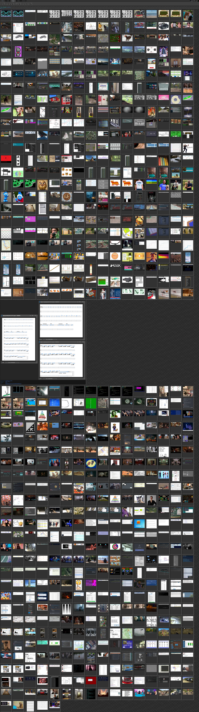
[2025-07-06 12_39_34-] (151, 27)
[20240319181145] (103, 124)
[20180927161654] (6, 658)
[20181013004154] (54, 645)
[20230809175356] (6, 173)
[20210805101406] (18, 403)
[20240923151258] (176, 88)
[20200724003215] (115, 464)
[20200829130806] (91, 452)
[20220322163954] (18, 282)
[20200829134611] (54, 452)
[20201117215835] (30, 427)
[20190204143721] (115, 621)
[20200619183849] (164, 476)
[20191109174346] (67, 549)
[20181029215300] (188, 633)
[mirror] (79, 694)
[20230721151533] (139, 173)
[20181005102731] (91, 645)
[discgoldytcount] (115, 76)
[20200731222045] (139, 452)
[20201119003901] (176, 415)
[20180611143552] (103, 682)
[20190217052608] (79, 621)
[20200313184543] (115, 500)
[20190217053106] (67, 621)
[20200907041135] (91, 439)
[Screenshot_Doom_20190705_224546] (67, 88)
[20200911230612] (67, 439)
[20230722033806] (115, 173)
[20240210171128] (188, 124)
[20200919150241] (54, 439)
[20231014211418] (115, 148)
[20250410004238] (115, 39)
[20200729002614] (6, 464)
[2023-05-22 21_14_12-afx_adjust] (6, 221)
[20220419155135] (139, 269)
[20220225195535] (18, 294)
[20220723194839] (164, 245)
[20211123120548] (79, 391)
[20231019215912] (67, 148)
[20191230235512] (91, 536)
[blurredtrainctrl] (151, 76)
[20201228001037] (18, 415)
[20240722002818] (188, 100)
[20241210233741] (139, 51)
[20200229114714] (176, 500)
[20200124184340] (6, 536)
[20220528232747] (67, 269)
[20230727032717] (103, 173)
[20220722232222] (176, 245)
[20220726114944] (139, 245)
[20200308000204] (127, 500)
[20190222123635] (176, 609)
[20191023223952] (188, 549)
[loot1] (188, 694)
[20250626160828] (6, 39)
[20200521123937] (54, 488)
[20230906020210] (67, 160)
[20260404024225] (18, 27)
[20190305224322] (115, 609)
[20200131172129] (91, 524)
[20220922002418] (54, 233)
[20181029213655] (6, 645)
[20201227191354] (30, 415)
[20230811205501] (188, 160)
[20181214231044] (67, 633)
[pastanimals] (176, 63)
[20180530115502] (151, 682)
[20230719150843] (176, 173)
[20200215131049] (18, 524)
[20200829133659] (67, 452)
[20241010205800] (139, 88)
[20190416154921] (151, 585)
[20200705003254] (54, 476)
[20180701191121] (30, 682)
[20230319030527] (79, 209)
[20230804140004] (54, 173)
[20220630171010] (103, 257)
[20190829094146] (164, 561)
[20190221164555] (6, 621)
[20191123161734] (188, 536)
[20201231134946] (6, 415)
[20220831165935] (139, 233)
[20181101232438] (164, 633)
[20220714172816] (67, 257)
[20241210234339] (127, 51)
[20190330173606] (176, 597)
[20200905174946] (139, 439)
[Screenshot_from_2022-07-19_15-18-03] (54, 88)
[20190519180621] (164, 682)
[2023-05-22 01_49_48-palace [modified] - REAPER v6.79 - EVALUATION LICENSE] (18, 221)
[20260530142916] (176, 15)
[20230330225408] (42, 209)
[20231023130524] (42, 148)
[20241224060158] (67, 51)
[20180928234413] (139, 645)
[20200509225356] (91, 488)
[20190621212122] (139, 573)
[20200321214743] (42, 500)
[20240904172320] (42, 100)
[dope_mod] (91, 76)
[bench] (176, 76)
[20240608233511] (103, 112)
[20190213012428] (91, 621)
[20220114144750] (164, 294)
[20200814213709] (115, 452)
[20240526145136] (139, 112)
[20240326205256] (67, 124)
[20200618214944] (188, 476)
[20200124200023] (164, 524)
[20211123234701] (67, 391)
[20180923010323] (42, 658)
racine (1, 7)
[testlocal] (42, 63)
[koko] (6, 76)
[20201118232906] (18, 427)
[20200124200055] (151, 524)
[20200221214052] (164, 512)
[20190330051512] (188, 597)
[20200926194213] (188, 427)
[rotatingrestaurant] (103, 63)
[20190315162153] (67, 609)
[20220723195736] (151, 245)
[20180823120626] (42, 670)
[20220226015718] (6, 294)
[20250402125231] (151, 39)
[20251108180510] (54, 27)
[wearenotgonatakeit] (139, 694)
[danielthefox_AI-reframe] (103, 694)
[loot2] (176, 694)
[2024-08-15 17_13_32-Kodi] (115, 136)
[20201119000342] (6, 427)
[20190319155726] (54, 609)
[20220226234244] (188, 282)
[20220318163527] (54, 282)
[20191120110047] (176, 536)
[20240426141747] (176, 112)
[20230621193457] (164, 185)
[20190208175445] (103, 621)
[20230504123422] (127, 197)
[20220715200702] (54, 257)
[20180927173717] (188, 645)
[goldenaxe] (54, 76)
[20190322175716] (42, 609)
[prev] (139, 63)
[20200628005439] (127, 476)
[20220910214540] (79, 233)
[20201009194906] (164, 427)
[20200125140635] (139, 524)
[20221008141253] (6, 233)
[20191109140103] (79, 549)
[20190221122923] (42, 621)
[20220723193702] (188, 245)
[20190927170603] (91, 561)
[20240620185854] (67, 112)
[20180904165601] (176, 658)
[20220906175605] (115, 233)
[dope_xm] (79, 76)
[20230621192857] (188, 185)
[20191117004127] (6, 549)
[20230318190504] (91, 209)
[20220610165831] (42, 269)
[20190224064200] (139, 609)
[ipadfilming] (42, 76)
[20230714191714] (42, 185)
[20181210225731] (103, 633)
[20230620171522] (42, 197)
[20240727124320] (151, 100)
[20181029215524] (176, 633)
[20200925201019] (30, 439)
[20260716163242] (91, 15)
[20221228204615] (67, 221)
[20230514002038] (91, 197)
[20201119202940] (127, 415)
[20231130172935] (176, 136)
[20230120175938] (164, 209)
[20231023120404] (54, 148)
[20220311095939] (91, 282)
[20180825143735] (18, 670)
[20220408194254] (164, 269)
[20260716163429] (79, 15)
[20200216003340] (188, 512)
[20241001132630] (151, 88)
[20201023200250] (115, 427)
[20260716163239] (103, 15)
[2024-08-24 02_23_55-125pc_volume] (103, 136)
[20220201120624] (115, 294)
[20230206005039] (139, 209)
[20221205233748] (115, 221)
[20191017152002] (6, 561)
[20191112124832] (42, 549)
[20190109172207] (176, 621)
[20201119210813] (103, 415)
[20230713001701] (54, 185)
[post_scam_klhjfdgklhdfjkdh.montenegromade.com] (151, 63)
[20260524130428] (188, 15)
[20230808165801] (18, 173)
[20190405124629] (115, 597)
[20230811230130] (176, 160)
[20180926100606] (18, 658)
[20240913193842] (18, 100)
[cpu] (139, 76)
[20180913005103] (151, 658)
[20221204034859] (127, 221)
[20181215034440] (30, 633)
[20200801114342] (127, 452)
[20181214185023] (79, 633)
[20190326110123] (30, 609)
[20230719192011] (151, 173)
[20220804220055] (115, 245)
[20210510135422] (103, 403)
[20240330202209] (30, 124)
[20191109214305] (54, 549)
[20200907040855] (103, 439)
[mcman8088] (6, 706)
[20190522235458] (188, 573)
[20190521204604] (6, 585)
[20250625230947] (42, 39)
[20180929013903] (115, 645)
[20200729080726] (151, 452)
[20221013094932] (188, 221)
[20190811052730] (6, 573)
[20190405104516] (151, 597)
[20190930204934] (42, 561)
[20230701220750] (103, 185)
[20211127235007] (30, 391)
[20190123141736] (127, 621)
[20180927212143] (176, 645)
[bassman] (188, 76)
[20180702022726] (6, 682)
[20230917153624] (54, 160)
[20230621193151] (176, 185)
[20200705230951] (42, 476)
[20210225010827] (127, 403)
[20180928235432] (127, 645)
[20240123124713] (54, 136)
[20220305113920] (176, 282)
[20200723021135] (188, 464)
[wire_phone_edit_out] (67, 694)
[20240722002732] (6, 112)
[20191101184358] (139, 549)
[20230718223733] (18, 185)
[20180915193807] (127, 658)
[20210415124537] (115, 403)
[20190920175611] (103, 561)
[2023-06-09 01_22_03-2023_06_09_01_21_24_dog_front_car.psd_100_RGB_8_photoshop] (188, 209)
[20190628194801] (127, 573)
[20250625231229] (18, 39)
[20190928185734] (54, 561)
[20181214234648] (54, 633)
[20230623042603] (151, 185)
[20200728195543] (30, 464)
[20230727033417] (79, 173)
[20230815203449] (139, 160)
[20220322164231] (6, 282)
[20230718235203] (6, 185)
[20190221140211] (30, 621)
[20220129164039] (139, 294)
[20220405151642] (176, 269)
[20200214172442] (30, 524)
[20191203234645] (164, 536)
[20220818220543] (18, 245)
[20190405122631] (127, 597)
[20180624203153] (54, 682)
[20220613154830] (6, 269)
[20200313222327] (103, 500)
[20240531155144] (115, 112)
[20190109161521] (188, 621)
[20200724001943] (151, 464)
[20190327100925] (18, 609)
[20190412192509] (42, 597)
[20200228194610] (54, 512)
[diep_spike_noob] (151, 694)
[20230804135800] (42, 173)
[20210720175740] (42, 403)
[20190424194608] (115, 585)
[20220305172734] (151, 282)
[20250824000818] (127, 27)
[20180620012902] (67, 682)
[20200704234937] (79, 476)
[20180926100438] (30, 658)
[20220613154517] (18, 269)
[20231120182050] (18, 148)
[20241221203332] (103, 51)
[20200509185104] (115, 488)
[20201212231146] (67, 415)
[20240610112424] (91, 112)
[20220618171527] (139, 257)
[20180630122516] (42, 682)
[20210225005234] (139, 403)
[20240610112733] (79, 112)
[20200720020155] (6, 476)
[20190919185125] (115, 561)
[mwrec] (188, 63)
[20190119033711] (151, 621)
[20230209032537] (151, 209)
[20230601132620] (67, 197)
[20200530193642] (18, 488)
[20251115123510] (30, 27)
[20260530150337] (164, 15)
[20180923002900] (54, 658)
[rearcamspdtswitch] (176, 682)
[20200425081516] (164, 488)
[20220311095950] (79, 282)
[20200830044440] (6, 452)
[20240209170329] (18, 136)
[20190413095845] (30, 597)
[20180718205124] (139, 670)
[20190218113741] (54, 621)
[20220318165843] (42, 282)
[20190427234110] (54, 585)
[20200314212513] (67, 500)
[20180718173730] (151, 670)
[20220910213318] (91, 233)
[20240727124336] (139, 100)
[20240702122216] (54, 112)
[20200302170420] (151, 500)
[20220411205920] (151, 269)
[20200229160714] (164, 500)
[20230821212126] (91, 160)
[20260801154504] (42, 15)
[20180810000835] (103, 670)
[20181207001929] (127, 633)
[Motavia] (91, 88)
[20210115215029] (188, 403)
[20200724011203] (103, 464)
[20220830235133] (151, 233)
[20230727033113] (91, 173)
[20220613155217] (188, 257)
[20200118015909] (30, 536)
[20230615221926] (54, 197)
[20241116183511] (176, 51)
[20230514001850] (103, 197)
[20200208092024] (67, 524)
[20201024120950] (103, 427)
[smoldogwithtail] (188, 682)
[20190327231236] (6, 609)
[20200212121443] (42, 524)
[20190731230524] (54, 573)
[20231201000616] (164, 136)
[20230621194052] (139, 185)
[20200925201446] (18, 439)
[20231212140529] (139, 136)
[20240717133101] (18, 112)
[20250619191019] (79, 39)
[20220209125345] (79, 294)
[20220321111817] (30, 282)
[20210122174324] (176, 403)
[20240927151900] (164, 88)
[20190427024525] (67, 585)
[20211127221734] (54, 391)
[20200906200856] (127, 439)
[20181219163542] (18, 633)
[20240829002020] (103, 100)
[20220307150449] (127, 282)
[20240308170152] (127, 124)
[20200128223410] (103, 524)
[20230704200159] (91, 185)
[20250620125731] (54, 39)
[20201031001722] (67, 427)
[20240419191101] (188, 112)
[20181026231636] (18, 645)
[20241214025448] (115, 51)
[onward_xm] (164, 63)
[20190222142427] (164, 609)
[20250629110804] (188, 27)
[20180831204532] (188, 658)
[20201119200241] (139, 415)
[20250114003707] (30, 51)
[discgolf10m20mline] (127, 76)
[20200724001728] (164, 464)
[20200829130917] (79, 452)
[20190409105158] (54, 597)
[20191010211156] (30, 561)
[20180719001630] (115, 670)
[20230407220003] (6, 209)
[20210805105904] (164, 391)
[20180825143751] (6, 670)
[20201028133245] (91, 427)
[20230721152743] (127, 173)
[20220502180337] (103, 269)
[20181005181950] (79, 645)
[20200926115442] (6, 439)
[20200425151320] (151, 488)
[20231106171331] (6, 148)
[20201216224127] (54, 415)
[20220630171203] (91, 257)
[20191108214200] (91, 549)
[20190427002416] (79, 585)
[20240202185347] (42, 136)
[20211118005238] (91, 391)
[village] (42, 706)
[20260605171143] (151, 15)
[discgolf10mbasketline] (103, 76)
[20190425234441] (103, 585)
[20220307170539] (115, 282)
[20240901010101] (54, 100)
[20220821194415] (6, 245)
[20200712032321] (30, 476)
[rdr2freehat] (127, 63)
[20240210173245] (164, 124)
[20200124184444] (176, 524)
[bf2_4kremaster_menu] (164, 76)
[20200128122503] (115, 524)
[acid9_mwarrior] (42, 88)
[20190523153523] (164, 573)
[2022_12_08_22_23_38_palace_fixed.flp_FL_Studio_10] (42, 221)
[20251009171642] (103, 27)
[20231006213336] (176, 148)
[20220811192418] (91, 245)
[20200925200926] (42, 439)
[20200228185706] (67, 512)
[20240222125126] (151, 124)
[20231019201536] (91, 148)
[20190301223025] (103, 609)
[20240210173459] (176, 124)
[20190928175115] (79, 561)
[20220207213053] (91, 294)
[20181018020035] (42, 645)
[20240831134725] (91, 100)
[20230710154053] (67, 185)
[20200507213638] (127, 488)
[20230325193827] (67, 209)
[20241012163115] (127, 88)
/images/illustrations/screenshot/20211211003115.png (13, 383)
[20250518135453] (91, 39)
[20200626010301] (139, 476)
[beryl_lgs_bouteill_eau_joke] (164, 694)
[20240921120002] (188, 88)
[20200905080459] (176, 439)
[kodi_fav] (30, 76)
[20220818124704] (42, 245)
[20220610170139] (30, 269)
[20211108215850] (139, 391)
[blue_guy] (30, 694)
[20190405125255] (91, 597)
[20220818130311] (30, 245)
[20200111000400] (54, 536)
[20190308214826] (91, 609)
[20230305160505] (103, 209)
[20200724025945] (79, 464)
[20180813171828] (91, 670)
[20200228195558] (42, 512)
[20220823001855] (188, 233)
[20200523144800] (42, 488)
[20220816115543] (54, 245)
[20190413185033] (6, 597)
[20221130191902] (139, 221)
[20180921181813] (91, 658)
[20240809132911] (127, 100)
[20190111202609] (164, 621)
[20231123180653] (188, 136)
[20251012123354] (91, 27)
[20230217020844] (115, 209)
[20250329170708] (164, 39)
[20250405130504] (127, 39)
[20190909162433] (127, 561)
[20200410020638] (30, 500)
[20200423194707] (176, 488)
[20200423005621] (188, 488)
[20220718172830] (6, 257)
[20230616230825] (30, 197)
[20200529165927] (30, 488)
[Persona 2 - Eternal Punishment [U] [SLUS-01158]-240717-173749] (79, 88)
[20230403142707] (30, 209)
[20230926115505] (18, 160)
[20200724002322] (139, 464)
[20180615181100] (91, 682)
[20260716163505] (67, 15)
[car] (54, 706)
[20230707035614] (79, 185)
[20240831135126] (79, 100)
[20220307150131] (139, 282)
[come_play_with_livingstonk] (6, 694)
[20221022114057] (176, 221)
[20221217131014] (79, 221)
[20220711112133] (79, 257)
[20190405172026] (79, 597)
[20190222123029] (188, 609)
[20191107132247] (127, 549)
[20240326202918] (79, 124)
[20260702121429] (139, 15)
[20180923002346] (67, 658)
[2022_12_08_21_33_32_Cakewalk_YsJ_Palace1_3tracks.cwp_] (54, 221)
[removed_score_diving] (115, 63)
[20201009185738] (176, 427)
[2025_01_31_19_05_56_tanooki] (18, 51)
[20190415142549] (188, 585)
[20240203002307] (30, 136)
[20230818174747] (103, 160)
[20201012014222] (139, 427)
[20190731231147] (18, 573)
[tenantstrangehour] (30, 63)
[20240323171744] (91, 124)
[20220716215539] (42, 257)
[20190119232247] (139, 621)
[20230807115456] (30, 173)
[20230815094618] (151, 160)
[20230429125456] (139, 197)
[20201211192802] (91, 415)
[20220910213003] (103, 233)
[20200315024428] (54, 500)
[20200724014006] (91, 464)
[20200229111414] (30, 512)
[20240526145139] (127, 112)
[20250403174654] (139, 39)
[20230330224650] (54, 209)
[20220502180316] (115, 269)
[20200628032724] (115, 476)
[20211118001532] (103, 391)
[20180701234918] (18, 682)
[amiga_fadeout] (6, 88)
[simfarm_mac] (91, 63)
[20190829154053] (151, 561)
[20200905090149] (164, 439)
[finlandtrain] (67, 76)
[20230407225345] (188, 197)
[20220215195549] (42, 294)
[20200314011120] (91, 500)
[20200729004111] (176, 452)
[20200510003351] (79, 488)
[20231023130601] (30, 148)
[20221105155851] (164, 221)
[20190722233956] (79, 573)
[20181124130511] (139, 633)
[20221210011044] (103, 221)
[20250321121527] (176, 39)
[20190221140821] (18, 621)
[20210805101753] (6, 403)
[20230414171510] (164, 197)
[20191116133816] (30, 549)
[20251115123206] (42, 27)
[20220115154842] (151, 294)
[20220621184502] (115, 694)
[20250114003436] (42, 51)
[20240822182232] (115, 100)
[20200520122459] (67, 488)
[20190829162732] (139, 561)
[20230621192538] (18, 197)
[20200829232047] (30, 452)
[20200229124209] (188, 500)
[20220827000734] (176, 233)
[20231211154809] (151, 136)
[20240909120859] (30, 100)
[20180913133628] (139, 658)
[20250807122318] (139, 27)
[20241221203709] (91, 51)
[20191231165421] (79, 536)
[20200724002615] (127, 464)
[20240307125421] (139, 124)
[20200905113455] (151, 439)
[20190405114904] (139, 597)
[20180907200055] (164, 658)
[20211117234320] (115, 391)
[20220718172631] (18, 257)
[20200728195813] (18, 464)
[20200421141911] (6, 500)
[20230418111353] (151, 197)
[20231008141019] (151, 148)
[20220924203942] (42, 233)
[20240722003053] (176, 100)
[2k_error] (103, 88)
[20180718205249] (127, 670)
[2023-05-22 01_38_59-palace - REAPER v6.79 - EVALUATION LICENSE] (30, 221)
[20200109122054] (67, 536)
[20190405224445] (67, 597)
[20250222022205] (188, 39)
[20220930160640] (30, 233)
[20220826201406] (164, 233)
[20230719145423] (188, 173)
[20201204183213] (115, 415)
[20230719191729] (164, 173)
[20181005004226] (103, 645)
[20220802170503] (127, 245)
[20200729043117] (164, 452)
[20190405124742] (103, 597)
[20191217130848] (127, 536)
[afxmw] (30, 88)
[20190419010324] (139, 585)
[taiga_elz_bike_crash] (54, 63)
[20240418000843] (6, 124)
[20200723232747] (176, 464)
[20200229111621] (18, 512)
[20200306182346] (139, 500)
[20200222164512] (139, 512)
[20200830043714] (188, 439)
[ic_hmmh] (54, 694)
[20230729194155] (67, 173)
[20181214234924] (42, 633)
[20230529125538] (79, 197)
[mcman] (18, 706)
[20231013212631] (127, 148)
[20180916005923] (115, 658)
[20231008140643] (164, 148)
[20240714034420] (30, 112)
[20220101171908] (6, 391)
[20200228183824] (79, 512)
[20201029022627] (79, 427)
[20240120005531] (67, 136)
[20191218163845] (115, 536)
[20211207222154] (18, 391)
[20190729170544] (67, 573)
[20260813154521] (6, 15)
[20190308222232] (79, 609)
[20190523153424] (176, 573)
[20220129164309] (127, 294)
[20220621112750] (127, 257)
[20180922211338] (79, 658)
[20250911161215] (115, 27)
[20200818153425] (103, 452)
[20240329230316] (54, 124)
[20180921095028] (103, 658)
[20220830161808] (91, 694)
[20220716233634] (30, 257)
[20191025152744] (176, 549)
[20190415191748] (164, 585)
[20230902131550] (79, 160)
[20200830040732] (18, 452)
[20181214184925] (91, 633)
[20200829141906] (42, 452)
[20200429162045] (139, 488)
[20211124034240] (42, 391)
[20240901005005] (67, 100)
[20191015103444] (18, 561)
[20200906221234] (115, 439)
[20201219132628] (42, 415)
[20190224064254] (127, 609)
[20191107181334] (115, 549)
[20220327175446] (188, 269)
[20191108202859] (103, 549)
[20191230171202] (103, 536)
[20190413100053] (18, 597)
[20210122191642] (164, 403)
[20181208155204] (115, 633)
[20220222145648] (30, 294)
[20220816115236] (67, 245)
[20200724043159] (54, 464)
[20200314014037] (79, 500)
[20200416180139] (18, 500)
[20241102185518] (115, 88)
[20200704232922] (91, 476)
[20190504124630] (30, 585)
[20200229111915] (6, 512)
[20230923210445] (30, 160)
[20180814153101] (79, 670)
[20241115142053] (188, 51)
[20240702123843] (42, 112)
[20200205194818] (54, 524)
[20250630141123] (164, 27)
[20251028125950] (79, 27)
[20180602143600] (127, 682)
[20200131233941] (79, 524)
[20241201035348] (164, 51)
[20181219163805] (6, 633)
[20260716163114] (127, 15)
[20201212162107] (79, 415)
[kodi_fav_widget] (18, 76)
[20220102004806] (188, 294)
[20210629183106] (54, 403)
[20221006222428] (18, 233)
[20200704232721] (103, 476)
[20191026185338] (151, 549)
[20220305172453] (164, 282)
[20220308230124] (103, 282)
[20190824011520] (176, 561)
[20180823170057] (30, 670)
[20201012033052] (127, 427)
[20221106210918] (151, 221)
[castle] (30, 706)
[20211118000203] (127, 391)
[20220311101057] (67, 282)
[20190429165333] (42, 585)
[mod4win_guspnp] (18, 694)
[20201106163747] (42, 427)
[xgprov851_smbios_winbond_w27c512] (6, 63)
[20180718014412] (164, 670)
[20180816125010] (67, 670)
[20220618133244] (151, 257)
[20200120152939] (42, 536)
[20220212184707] (67, 294)
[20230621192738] (6, 197)
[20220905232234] (127, 233)
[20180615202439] (79, 682)
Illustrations (4, 7)
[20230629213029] (127, 185)
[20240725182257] (164, 100)
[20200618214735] (6, 488)
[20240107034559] (91, 136)
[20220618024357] (164, 257)
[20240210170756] (6, 136)
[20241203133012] (151, 51)
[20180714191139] (188, 670)
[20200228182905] (103, 512)
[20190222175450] (151, 609)
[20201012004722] (151, 427)
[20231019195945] (103, 148)
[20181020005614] (30, 645)
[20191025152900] (164, 549)
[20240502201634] (164, 112)
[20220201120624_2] (103, 294)
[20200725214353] (42, 464)
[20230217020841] (127, 209)
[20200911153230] (79, 439)
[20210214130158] (151, 403)
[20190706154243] (91, 573)
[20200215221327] (6, 524)
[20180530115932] (139, 682)
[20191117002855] (18, 549)
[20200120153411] (18, 536)
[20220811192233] (103, 245)
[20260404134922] (6, 27)
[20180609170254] (115, 682)
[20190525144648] (151, 573)
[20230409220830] (176, 197)
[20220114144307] (176, 294)
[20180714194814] (176, 670)
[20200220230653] (176, 512)
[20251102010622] (67, 27)
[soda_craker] (67, 63)
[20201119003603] (188, 415)
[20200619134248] (176, 476)
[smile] (79, 63)
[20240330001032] (42, 124)
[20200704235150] (67, 476)
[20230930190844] (6, 160)
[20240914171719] (6, 100)
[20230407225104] (18, 209)
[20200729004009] (188, 452)
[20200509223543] (103, 488)
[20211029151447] (151, 391)
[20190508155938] (18, 585)
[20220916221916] (67, 233)
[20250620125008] (67, 39)
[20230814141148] (164, 160)
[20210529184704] (91, 403)
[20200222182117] (127, 512)
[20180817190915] (54, 670)
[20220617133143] (176, 257)
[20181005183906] (67, 645)
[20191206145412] (151, 536)
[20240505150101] (151, 112)
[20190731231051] (42, 573)
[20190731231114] (30, 573)
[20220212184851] (54, 294)
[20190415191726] (176, 585)
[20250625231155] (30, 39)
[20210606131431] (79, 403)
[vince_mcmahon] (18, 63)
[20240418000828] (18, 124)
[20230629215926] (115, 185)
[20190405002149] (164, 597)
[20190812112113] (188, 561)
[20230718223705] (30, 185)
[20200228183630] (91, 512)
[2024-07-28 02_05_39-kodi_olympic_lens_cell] (127, 136)
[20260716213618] (54, 15)
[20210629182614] (67, 403)
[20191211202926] (139, 536)
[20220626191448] (115, 257)
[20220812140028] (79, 245)
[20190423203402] (127, 585)
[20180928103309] (164, 645)
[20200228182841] (115, 512)
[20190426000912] (91, 585)
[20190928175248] (67, 561)
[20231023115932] (79, 148)
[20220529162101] (54, 269)
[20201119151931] (151, 415)
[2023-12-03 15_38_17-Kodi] (176, 209)
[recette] (127, 694)
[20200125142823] (127, 524)
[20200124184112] (188, 524)
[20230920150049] (42, 160)
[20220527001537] (79, 269)
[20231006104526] (188, 148)
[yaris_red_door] (42, 694)
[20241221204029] (79, 51)
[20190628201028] (115, 573)
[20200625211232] (151, 476)
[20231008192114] (139, 148)
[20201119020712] (164, 415)
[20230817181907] (115, 160)
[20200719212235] (18, 476)
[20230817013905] (127, 160)
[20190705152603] (103, 573)
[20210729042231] (30, 403)
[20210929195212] (176, 391)
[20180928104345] (151, 645)
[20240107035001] (79, 136)
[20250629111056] (176, 27)
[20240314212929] (115, 124)
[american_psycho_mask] (18, 88)
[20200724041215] (67, 464)
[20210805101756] (188, 391)
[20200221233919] (151, 512)
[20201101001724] (54, 427)
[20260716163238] (115, 15)
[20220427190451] (127, 269)
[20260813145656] (30, 15)
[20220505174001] (91, 269)
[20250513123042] (103, 39)
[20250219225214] (6, 51)
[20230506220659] (115, 197)
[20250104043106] (54, 51)
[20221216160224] (91, 221)
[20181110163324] (151, 633)
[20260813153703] (18, 15)
